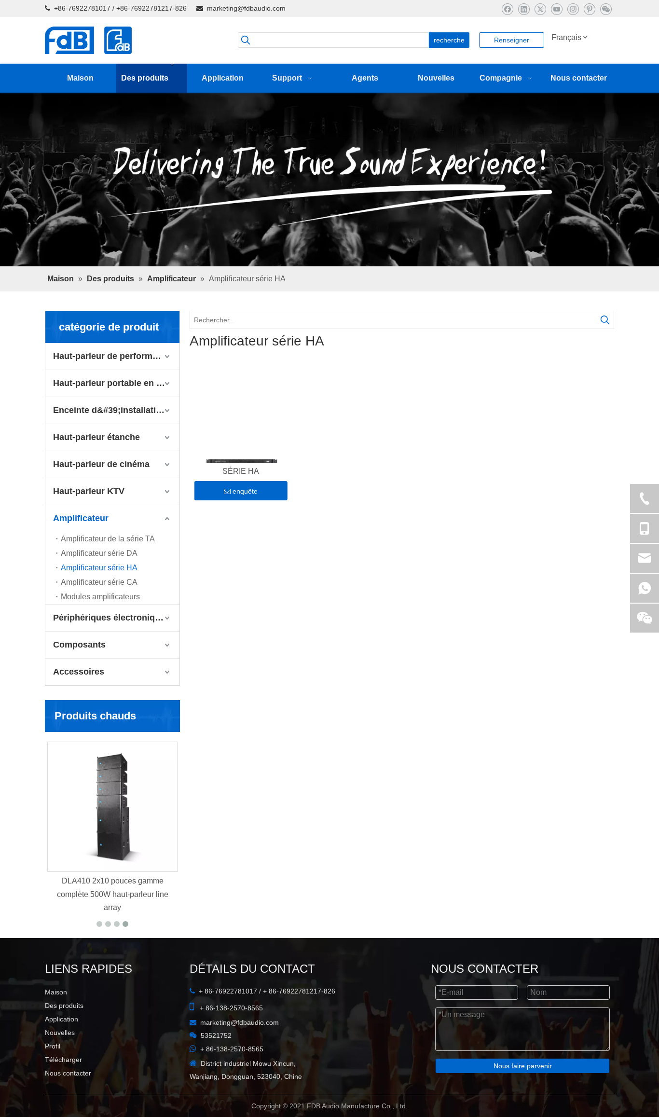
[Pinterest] (589, 8)
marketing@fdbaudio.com (246, 8)
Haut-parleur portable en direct (116, 409)
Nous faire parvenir (523, 1091)
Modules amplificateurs (100, 622)
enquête (245, 519)
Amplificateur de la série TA (108, 564)
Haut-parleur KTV (88, 517)
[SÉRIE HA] (240, 440)
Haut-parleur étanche (96, 463)
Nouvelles (60, 1058)
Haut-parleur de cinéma (101, 490)
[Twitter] (540, 8)
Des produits (64, 1031)
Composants (79, 670)
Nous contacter (68, 1099)
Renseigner (511, 40)
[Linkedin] (524, 8)
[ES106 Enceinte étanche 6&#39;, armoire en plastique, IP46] (160, 832)
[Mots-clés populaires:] (605, 345)
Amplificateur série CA (99, 608)
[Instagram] (573, 8)
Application (61, 1044)
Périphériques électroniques (111, 643)
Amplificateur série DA (99, 579)
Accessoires (78, 697)
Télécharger (63, 1085)
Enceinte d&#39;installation (109, 436)
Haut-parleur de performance (112, 381)
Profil (52, 1072)
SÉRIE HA (240, 499)
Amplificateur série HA (99, 593)
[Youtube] (556, 8)
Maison (56, 1017)
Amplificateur (81, 544)
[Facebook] (507, 8)
